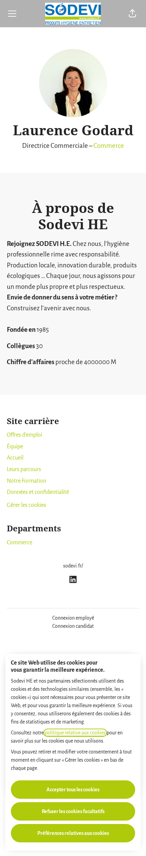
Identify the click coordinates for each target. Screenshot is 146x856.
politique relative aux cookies (75, 732)
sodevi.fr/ (73, 566)
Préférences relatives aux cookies (73, 833)
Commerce (108, 145)
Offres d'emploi (24, 435)
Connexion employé (73, 618)
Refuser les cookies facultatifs (73, 811)
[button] (132, 13)
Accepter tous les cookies (73, 789)
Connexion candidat (73, 626)
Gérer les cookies (26, 505)
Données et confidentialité (38, 492)
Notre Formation (26, 481)
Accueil (15, 458)
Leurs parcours (24, 469)
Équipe (15, 446)
